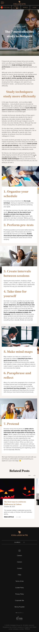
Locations (17, 542)
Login (34, 7)
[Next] (34, 475)
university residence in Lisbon (18, 312)
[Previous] (30, 475)
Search (25, 7)
